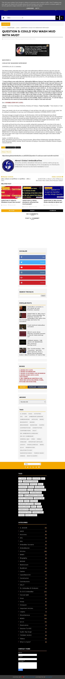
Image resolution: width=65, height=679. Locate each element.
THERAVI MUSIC (39, 453)
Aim (26, 416)
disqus (32, 210)
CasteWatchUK (25, 427)
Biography (24, 422)
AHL (21, 416)
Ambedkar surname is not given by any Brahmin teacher (35, 308)
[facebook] (25, 467)
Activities (37, 413)
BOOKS (32, 422)
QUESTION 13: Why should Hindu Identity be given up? (53, 201)
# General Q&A (10, 147)
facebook (53, 210)
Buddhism (33, 425)
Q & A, (34, 39)
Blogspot (49, 677)
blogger (11, 210)
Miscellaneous (32, 444)
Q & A (17, 27)
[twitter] (28, 467)
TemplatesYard (30, 677)
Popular (32, 387)
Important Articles (35, 441)
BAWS (42, 419)
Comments (42, 387)
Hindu (39, 439)
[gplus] (33, 467)
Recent (23, 387)
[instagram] (30, 467)
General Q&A (10, 27)
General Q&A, (28, 39)
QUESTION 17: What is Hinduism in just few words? (11, 201)
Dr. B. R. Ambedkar (26, 436)
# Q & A (18, 147)
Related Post (6, 184)
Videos (22, 455)
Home (4, 27)
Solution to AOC (26, 450)
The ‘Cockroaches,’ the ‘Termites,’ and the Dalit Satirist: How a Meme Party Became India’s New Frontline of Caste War (32, 352)
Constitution (37, 427)
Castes (41, 425)
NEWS (42, 444)
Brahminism (24, 425)
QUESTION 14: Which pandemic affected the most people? (30, 202)
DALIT (34, 430)
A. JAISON (23, 413)
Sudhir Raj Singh (26, 453)
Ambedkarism (25, 419)
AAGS (30, 413)
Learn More (30, 8)
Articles (35, 419)
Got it (37, 8)
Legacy (22, 444)
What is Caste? (32, 455)
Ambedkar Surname (36, 416)
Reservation (30, 447)
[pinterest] (36, 467)
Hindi (33, 439)
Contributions (25, 430)
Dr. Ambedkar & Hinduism (29, 433)
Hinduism (23, 441)
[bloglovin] (39, 467)
